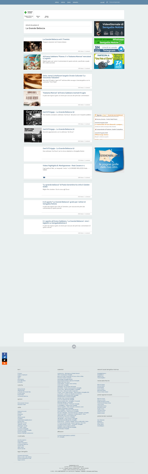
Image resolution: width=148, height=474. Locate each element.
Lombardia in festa (101, 406)
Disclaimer (77, 471)
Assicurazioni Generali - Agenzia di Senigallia (68, 380)
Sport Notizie (100, 422)
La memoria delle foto (23, 396)
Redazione (20, 414)
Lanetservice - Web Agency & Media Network (68, 373)
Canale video (21, 445)
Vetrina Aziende (21, 389)
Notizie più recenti (22, 411)
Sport (19, 377)
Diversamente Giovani (23, 403)
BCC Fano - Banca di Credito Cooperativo (67, 390)
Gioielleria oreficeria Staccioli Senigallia (66, 427)
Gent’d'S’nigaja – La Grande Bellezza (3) (58, 112)
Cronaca (20, 373)
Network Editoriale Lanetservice (25, 433)
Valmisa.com (100, 376)
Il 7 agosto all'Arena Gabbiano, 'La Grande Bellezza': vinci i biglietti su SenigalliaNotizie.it (66, 222)
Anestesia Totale (22, 404)
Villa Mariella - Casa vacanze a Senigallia (67, 418)
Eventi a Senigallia (22, 431)
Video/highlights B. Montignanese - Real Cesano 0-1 (64, 166)
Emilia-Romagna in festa (103, 401)
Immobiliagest (100, 425)
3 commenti (87, 213)
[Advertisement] (109, 83)
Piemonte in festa (101, 407)
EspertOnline (21, 394)
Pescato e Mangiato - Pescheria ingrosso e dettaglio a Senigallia (73, 412)
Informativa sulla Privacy (92, 471)
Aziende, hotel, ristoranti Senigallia (65, 398)
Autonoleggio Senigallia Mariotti (64, 379)
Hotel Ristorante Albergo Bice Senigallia (67, 420)
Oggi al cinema (21, 459)
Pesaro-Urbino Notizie (102, 391)
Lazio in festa (100, 404)
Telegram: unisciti (22, 424)
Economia (20, 382)
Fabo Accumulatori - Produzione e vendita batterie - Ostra (71, 414)
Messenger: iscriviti (22, 425)
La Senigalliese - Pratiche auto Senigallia (67, 405)
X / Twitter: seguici (22, 427)
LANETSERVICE (61, 471)
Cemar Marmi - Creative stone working (66, 383)
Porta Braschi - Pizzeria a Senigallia (66, 417)
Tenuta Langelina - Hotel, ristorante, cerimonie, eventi (70, 406)
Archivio (20, 412)
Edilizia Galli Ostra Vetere (63, 382)
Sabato (47, 17)
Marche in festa (101, 398)
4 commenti (87, 68)
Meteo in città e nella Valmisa (25, 457)
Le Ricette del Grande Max (24, 391)
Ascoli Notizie (100, 387)
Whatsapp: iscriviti (22, 422)
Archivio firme (21, 421)
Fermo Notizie (100, 389)
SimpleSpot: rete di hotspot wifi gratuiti (66, 386)
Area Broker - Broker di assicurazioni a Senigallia (69, 388)
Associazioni (21, 379)
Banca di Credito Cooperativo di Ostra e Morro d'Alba (70, 376)
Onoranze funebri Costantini (64, 377)
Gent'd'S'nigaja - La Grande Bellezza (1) (58, 148)
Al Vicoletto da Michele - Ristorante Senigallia (68, 404)
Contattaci (20, 418)
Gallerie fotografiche (22, 442)
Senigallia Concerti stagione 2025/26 (66, 425)
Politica (19, 376)
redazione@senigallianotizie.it (25, 420)
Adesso (38, 17)
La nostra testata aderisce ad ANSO (66, 435)
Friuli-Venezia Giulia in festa (104, 403)
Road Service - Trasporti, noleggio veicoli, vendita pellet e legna (72, 421)
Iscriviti (19, 415)
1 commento (87, 196)
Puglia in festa (100, 408)
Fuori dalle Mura (21, 380)
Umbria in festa (101, 411)
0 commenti (87, 51)
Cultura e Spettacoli (22, 374)
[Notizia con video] (44, 177)
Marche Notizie (101, 384)
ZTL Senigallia (60, 437)
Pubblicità (83, 471)
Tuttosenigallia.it (101, 377)
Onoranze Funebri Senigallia (24, 430)
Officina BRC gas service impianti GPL (66, 415)
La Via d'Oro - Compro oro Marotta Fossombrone (69, 393)
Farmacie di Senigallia (23, 428)
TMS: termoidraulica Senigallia (64, 374)
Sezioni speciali (21, 448)
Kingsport (99, 421)
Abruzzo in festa (101, 400)
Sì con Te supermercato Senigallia (65, 399)
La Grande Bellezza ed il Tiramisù (56, 39)
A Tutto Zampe (21, 393)
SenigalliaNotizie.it (101, 373)
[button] (102, 2)
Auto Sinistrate (100, 420)
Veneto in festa (101, 413)
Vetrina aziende (21, 417)
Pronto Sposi (100, 424)
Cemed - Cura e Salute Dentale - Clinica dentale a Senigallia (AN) (73, 392)
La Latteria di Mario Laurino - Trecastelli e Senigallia (69, 424)
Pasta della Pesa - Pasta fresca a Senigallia (68, 411)
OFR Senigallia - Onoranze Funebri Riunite (67, 409)
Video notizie (21, 447)
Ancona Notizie (101, 386)
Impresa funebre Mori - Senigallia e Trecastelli (68, 401)
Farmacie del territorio (23, 455)
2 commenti (87, 104)
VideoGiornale (21, 390)
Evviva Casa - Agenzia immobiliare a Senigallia (68, 389)
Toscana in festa (101, 410)
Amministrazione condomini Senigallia (66, 396)
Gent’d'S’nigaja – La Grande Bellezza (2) (58, 129)
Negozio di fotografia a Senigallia (65, 408)
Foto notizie (20, 441)
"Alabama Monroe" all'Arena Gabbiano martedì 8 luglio (64, 93)
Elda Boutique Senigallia (63, 428)
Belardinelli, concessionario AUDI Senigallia (67, 395)
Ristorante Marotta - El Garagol (65, 402)
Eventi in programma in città (24, 458)
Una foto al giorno (22, 440)
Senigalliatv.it (100, 374)
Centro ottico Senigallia (63, 385)
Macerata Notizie (101, 390)
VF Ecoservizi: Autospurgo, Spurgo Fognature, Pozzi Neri (71, 422)
